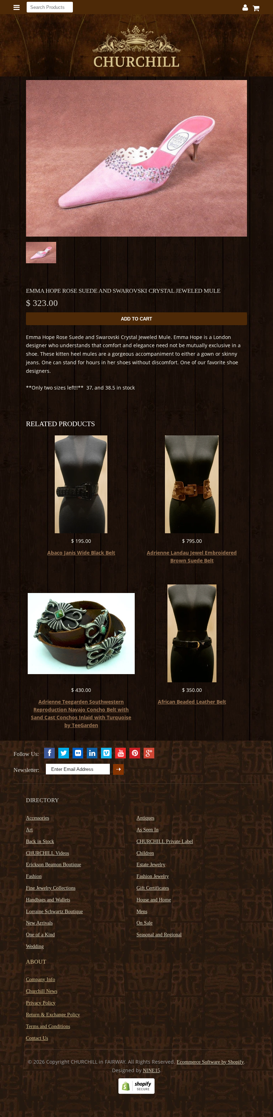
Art (29, 829)
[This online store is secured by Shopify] (136, 1092)
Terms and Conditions (48, 1026)
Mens (141, 911)
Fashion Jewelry (152, 876)
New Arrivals (39, 923)
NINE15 (151, 1070)
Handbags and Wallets (48, 899)
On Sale (144, 923)
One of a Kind (40, 934)
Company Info (40, 979)
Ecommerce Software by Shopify (210, 1062)
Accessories (37, 818)
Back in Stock (40, 841)
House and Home (153, 899)
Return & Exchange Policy (53, 1014)
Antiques (145, 818)
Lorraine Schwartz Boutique (54, 911)
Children (145, 853)
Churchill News (41, 991)
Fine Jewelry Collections (50, 888)
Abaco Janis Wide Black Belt (81, 552)
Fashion (34, 876)
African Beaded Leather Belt (192, 701)
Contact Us (37, 1038)
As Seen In (147, 829)
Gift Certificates (152, 888)
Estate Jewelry (150, 864)
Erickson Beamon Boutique (53, 864)
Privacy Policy (40, 1003)
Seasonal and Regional (159, 934)
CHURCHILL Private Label (164, 841)
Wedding (35, 946)
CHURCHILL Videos (47, 853)
